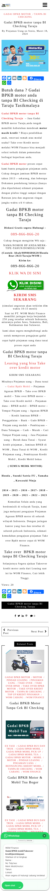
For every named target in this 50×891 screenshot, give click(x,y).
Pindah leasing (29, 760)
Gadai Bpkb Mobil (19, 386)
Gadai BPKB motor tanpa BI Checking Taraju (25, 605)
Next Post (37, 631)
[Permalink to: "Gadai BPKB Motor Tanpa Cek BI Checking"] (25, 661)
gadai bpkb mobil (28, 748)
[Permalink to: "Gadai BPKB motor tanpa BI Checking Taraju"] (25, 55)
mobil (38, 757)
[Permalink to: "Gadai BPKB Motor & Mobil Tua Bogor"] (25, 729)
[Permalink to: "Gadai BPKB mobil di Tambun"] (25, 804)
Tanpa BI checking (29, 691)
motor (37, 677)
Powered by (25, 840)
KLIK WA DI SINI (25, 273)
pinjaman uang (15, 31)
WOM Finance (35, 697)
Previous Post (11, 631)
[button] (44, 835)
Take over (25, 683)
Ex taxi (10, 746)
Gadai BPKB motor (17, 14)
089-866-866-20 (25, 234)
